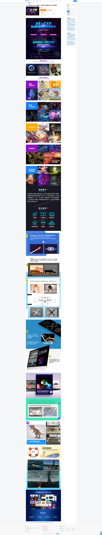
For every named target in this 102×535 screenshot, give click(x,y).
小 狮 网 (73, 530)
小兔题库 (73, 528)
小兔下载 (62, 530)
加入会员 (33, 2)
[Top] (101, 532)
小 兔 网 (68, 528)
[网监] (57, 533)
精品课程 (29, 2)
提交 (54, 13)
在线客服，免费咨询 (45, 529)
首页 (26, 2)
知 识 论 (68, 530)
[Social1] (25, 531)
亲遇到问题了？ (42, 15)
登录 (68, 11)
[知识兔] (27, 1)
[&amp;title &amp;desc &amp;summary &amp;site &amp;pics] (27, 531)
